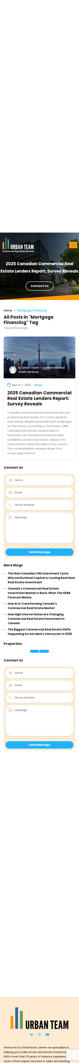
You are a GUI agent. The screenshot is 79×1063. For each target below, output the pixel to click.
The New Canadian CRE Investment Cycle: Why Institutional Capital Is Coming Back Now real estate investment (41, 577)
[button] (73, 245)
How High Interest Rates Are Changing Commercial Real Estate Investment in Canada (36, 618)
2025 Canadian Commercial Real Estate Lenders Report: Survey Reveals (39, 398)
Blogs (38, 385)
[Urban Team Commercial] (39, 1018)
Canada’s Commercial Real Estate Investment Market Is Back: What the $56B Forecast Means (39, 593)
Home (8, 310)
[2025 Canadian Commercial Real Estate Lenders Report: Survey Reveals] (39, 357)
